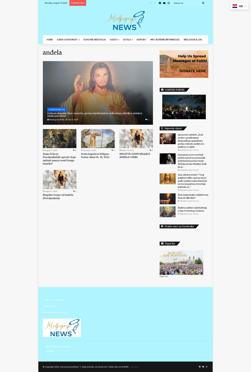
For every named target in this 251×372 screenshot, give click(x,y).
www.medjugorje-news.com (55, 312)
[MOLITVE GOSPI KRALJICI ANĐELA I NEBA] (136, 138)
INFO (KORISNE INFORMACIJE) (165, 39)
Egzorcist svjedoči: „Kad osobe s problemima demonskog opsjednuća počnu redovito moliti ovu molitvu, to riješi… (191, 140)
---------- (134, 367)
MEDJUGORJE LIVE (193, 39)
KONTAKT (141, 39)
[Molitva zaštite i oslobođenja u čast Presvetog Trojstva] (168, 211)
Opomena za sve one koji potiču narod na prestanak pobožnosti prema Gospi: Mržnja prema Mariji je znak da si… (192, 160)
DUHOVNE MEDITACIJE (95, 39)
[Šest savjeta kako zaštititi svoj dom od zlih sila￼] (168, 198)
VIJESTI (113, 39)
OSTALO (127, 39)
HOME (50, 39)
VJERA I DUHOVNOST (67, 39)
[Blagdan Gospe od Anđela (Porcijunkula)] (60, 179)
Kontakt (49, 351)
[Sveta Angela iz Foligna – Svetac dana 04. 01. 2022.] (98, 138)
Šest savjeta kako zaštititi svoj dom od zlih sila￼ (109, 3)
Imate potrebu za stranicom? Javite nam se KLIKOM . (105, 367)
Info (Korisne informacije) (58, 346)
